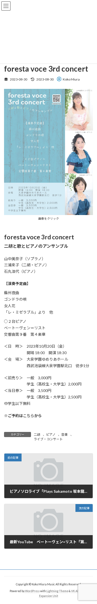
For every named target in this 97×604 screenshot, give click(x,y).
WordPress (32, 591)
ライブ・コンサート (48, 439)
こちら (28, 415)
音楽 (64, 434)
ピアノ (51, 434)
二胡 (37, 434)
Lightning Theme (57, 591)
